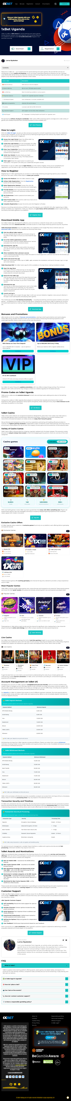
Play (35, 550)
